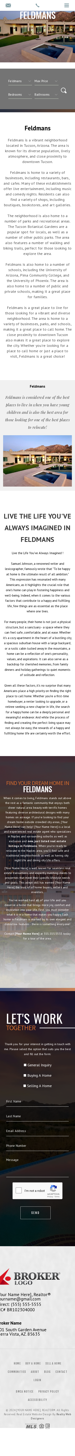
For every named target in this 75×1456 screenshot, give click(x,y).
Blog (47, 1371)
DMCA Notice (24, 1391)
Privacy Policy (48, 1391)
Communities (17, 1371)
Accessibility (37, 1400)
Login (37, 1380)
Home (17, 1363)
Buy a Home (33, 1363)
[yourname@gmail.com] (8, 5)
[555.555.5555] (37, 5)
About (35, 1371)
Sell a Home (53, 1363)
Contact (61, 1371)
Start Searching (37, 957)
